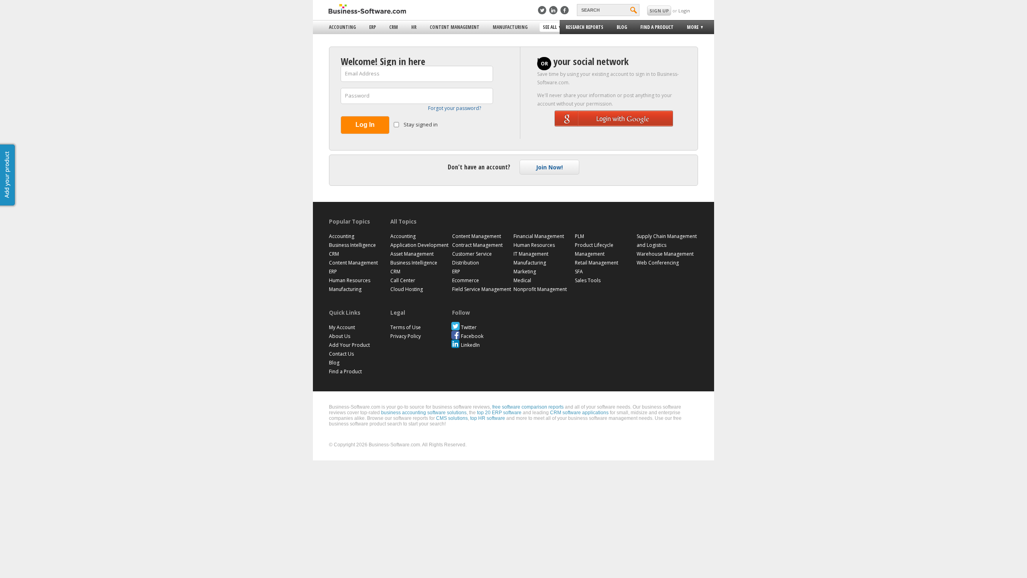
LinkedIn (470, 345)
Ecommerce (465, 280)
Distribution (465, 262)
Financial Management (539, 236)
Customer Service (472, 253)
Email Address (362, 73)
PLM (579, 236)
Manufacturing (510, 27)
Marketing (525, 271)
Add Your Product (349, 345)
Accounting (342, 27)
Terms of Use (405, 327)
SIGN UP (659, 11)
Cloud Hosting (406, 289)
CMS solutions (452, 418)
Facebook (472, 336)
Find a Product (657, 27)
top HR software (487, 418)
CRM (393, 27)
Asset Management (412, 253)
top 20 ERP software (499, 412)
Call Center (402, 280)
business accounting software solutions (424, 412)
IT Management (531, 253)
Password (357, 95)
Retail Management (596, 262)
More (690, 28)
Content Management (454, 27)
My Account (342, 327)
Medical (522, 280)
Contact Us (341, 353)
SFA (579, 271)
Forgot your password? (454, 108)
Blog (622, 27)
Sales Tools (588, 280)
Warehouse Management (665, 253)
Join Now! (549, 167)
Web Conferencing (658, 262)
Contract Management (477, 245)
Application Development (419, 245)
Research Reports (584, 27)
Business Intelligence (352, 245)
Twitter (469, 327)
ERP (372, 27)
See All (549, 28)
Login (684, 11)
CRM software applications (579, 412)
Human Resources (349, 280)
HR (413, 27)
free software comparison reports (528, 407)
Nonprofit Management (540, 289)
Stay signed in (420, 124)
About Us (339, 336)
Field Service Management (481, 289)
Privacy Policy (405, 336)
